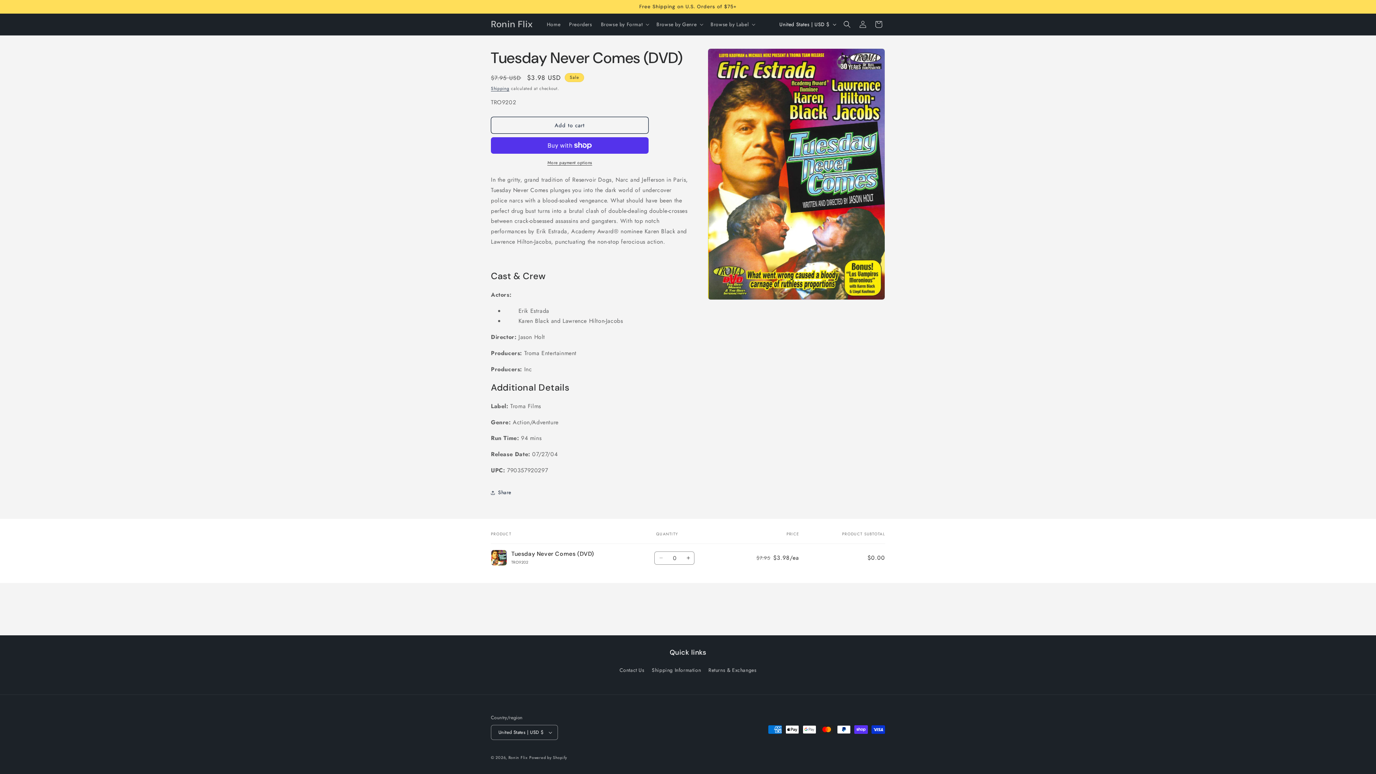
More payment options (570, 162)
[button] (625, 24)
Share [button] (504, 492)
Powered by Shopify (548, 757)
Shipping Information (676, 670)
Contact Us (632, 670)
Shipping (500, 88)
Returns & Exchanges (732, 670)
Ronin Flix (518, 757)
